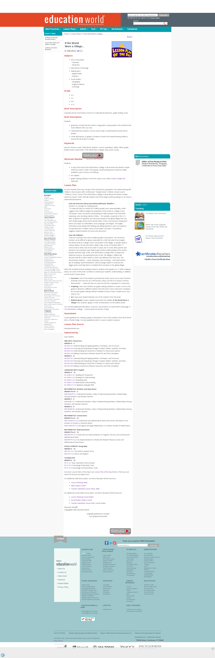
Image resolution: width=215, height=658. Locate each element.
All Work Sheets (49, 255)
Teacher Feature (107, 568)
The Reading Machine (132, 555)
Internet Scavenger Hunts (52, 269)
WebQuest (129, 562)
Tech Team (130, 566)
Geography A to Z (49, 265)
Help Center (62, 576)
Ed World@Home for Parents (90, 611)
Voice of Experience (108, 570)
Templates (132, 29)
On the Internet (131, 575)
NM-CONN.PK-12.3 (71, 426)
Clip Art (46, 321)
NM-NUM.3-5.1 (69, 401)
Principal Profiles (148, 559)
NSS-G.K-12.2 (69, 454)
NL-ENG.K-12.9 (69, 382)
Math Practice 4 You (50, 277)
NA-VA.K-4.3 (68, 348)
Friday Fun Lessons (50, 244)
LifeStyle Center (107, 609)
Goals (145, 566)
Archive (88, 553)
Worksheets (117, 29)
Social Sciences (131, 599)
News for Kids (48, 232)
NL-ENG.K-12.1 (69, 375)
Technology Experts (132, 564)
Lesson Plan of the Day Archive (106, 472)
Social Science (48, 212)
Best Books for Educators (51, 309)
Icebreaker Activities (50, 294)
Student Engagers (49, 235)
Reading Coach (107, 562)
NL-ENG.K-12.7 (69, 380)
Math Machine (48, 245)
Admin (83, 29)
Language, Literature (132, 592)
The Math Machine (132, 553)
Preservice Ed (107, 588)
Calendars (47, 317)
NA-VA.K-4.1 (68, 346)
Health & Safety (49, 198)
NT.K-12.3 (67, 465)
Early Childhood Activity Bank (134, 611)
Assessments (48, 312)
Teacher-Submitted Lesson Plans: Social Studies (88, 503)
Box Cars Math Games (50, 222)
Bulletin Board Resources (51, 316)
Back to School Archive (51, 292)
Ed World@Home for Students (90, 613)
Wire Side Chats (131, 573)
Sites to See (130, 560)
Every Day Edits (48, 224)
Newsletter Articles (87, 555)
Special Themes (49, 215)
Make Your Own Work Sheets (53, 272)
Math (45, 207)
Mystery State (48, 276)
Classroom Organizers (50, 319)
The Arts (46, 197)
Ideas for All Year (49, 297)
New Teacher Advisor (109, 559)
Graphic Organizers (50, 322)
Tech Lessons (48, 250)
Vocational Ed (106, 594)
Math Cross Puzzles (50, 274)
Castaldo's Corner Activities (134, 609)
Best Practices (52, 29)
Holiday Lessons (49, 227)
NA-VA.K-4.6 (68, 353)
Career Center (86, 585)
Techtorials (129, 571)
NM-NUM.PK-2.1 (70, 394)
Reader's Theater (108, 560)
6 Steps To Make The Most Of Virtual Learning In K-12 (116, 633)
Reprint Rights (63, 583)
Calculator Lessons (49, 240)
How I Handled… (148, 553)
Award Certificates (49, 314)
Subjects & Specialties (88, 595)
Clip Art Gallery (107, 555)
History (46, 200)
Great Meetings (148, 573)
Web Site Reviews (108, 571)
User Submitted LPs (50, 220)
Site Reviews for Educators (89, 592)
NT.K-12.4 (67, 468)
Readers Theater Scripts (51, 282)
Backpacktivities (49, 260)
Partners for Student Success (152, 557)
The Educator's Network (153, 637)
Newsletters (47, 324)
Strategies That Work (109, 566)
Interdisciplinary (49, 202)
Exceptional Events (149, 571)
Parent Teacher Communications (49, 326)
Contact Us (62, 572)
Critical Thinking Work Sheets (53, 257)
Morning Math (148, 576)
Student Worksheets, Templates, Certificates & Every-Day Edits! (154, 164)
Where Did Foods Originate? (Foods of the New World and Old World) (156, 227)
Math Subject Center (78, 486)
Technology (130, 601)
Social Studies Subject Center (81, 500)
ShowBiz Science (49, 234)
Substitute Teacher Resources (90, 597)
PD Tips (103, 29)
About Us (61, 569)
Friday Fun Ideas (148, 594)
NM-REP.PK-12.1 (70, 435)
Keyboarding (130, 570)
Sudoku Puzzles (49, 284)
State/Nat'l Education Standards (90, 594)
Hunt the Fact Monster (51, 267)
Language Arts (48, 203)
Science (46, 210)
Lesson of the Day (49, 205)
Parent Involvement (149, 562)
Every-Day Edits (86, 559)
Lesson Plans (69, 29)
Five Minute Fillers (49, 225)
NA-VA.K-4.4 (68, 351)
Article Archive (48, 219)
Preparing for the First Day (52, 296)
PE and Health (130, 595)
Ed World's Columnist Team (89, 590)
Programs (146, 564)
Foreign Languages (132, 588)
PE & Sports (47, 209)
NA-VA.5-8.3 (68, 361)
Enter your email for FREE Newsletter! (139, 541)
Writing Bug (47, 252)
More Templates (49, 329)
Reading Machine (49, 249)
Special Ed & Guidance (51, 214)
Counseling (106, 585)
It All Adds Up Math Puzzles (52, 270)
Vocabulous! (48, 286)
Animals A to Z (48, 259)
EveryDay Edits (48, 264)
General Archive (49, 193)
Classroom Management (88, 586)
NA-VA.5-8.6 (68, 366)
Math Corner (106, 557)
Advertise (61, 580)
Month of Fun (48, 247)
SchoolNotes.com (140, 637)
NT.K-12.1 (67, 463)
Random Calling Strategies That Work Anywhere (83, 633)
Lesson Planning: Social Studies (82, 497)
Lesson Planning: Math (79, 482)
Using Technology (131, 568)
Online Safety (130, 559)
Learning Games (49, 229)
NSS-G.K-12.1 (69, 451)
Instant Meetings (148, 575)
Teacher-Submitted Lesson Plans (91, 599)
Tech (93, 29)
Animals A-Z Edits (149, 585)
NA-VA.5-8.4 (68, 363)
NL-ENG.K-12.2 (69, 377)
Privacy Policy (63, 587)
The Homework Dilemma (51, 299)
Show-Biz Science (87, 570)
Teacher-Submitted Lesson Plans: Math (85, 489)
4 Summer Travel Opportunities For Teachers (147, 633)
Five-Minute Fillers (87, 560)
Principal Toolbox (148, 560)
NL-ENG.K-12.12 (70, 385)
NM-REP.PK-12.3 (70, 440)
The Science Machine (132, 557)
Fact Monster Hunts (149, 590)
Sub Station (106, 592)
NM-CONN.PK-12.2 (71, 421)
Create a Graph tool (118, 178)
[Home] (77, 20)
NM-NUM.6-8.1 (69, 409)
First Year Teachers (50, 301)
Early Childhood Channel (88, 588)
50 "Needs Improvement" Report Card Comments (155, 237)
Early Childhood (49, 307)
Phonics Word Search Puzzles (53, 281)
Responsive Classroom (109, 564)
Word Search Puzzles (50, 287)
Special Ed (106, 590)
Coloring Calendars (50, 242)
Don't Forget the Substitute (52, 302)
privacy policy (155, 18)
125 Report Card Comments (156, 213)
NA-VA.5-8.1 (68, 358)
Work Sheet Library (50, 237)
